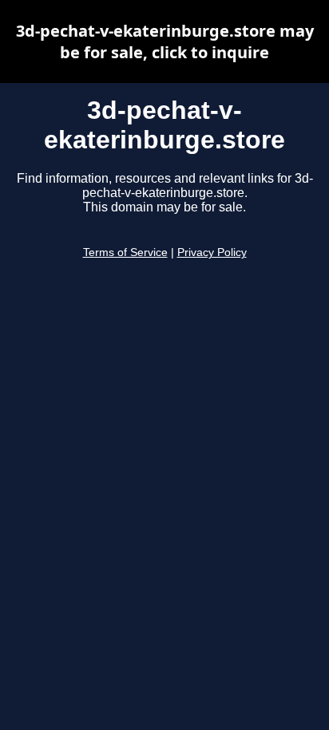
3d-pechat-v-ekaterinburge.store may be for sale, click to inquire (165, 41)
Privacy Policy (212, 252)
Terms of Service (125, 252)
